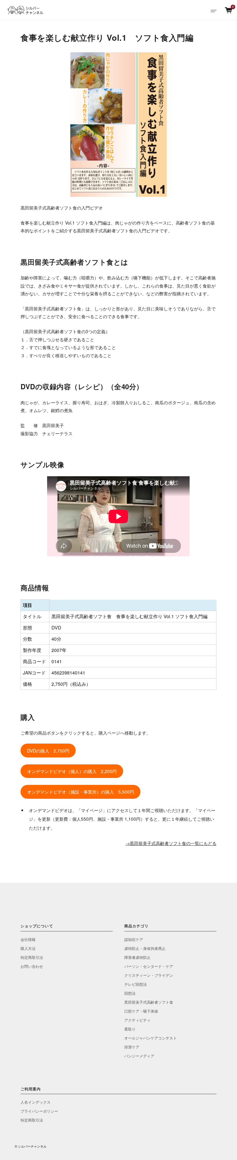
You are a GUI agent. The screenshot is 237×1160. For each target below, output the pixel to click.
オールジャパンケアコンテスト (150, 1038)
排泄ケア (131, 1047)
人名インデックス (36, 1102)
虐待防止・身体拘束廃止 (145, 948)
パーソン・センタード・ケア (148, 966)
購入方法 (28, 948)
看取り (130, 1029)
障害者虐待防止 (137, 957)
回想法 (130, 993)
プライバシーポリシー (39, 1111)
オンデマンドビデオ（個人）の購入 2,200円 (72, 771)
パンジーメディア (139, 1056)
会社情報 (28, 939)
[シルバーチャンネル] (27, 10)
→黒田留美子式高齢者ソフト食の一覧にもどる (170, 843)
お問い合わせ (32, 966)
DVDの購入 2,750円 (48, 750)
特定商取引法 (32, 957)
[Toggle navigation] (213, 10)
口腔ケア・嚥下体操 (141, 1011)
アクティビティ (137, 1020)
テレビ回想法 (135, 984)
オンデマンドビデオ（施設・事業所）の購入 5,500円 (80, 791)
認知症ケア (133, 939)
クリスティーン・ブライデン (148, 975)
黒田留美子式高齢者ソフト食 (148, 1002)
